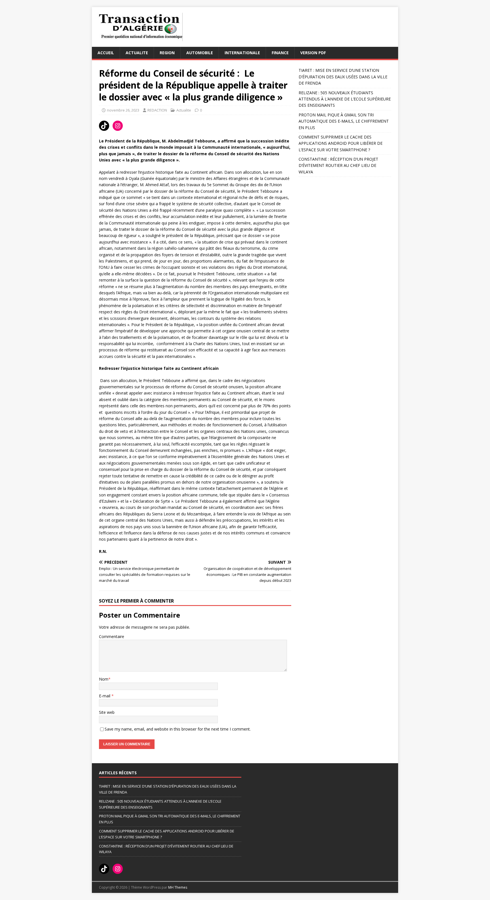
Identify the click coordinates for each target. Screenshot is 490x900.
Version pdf (313, 52)
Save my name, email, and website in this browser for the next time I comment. (178, 729)
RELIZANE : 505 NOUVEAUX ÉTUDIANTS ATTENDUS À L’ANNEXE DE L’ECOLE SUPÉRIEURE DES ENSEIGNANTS (345, 99)
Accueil (106, 52)
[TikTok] (104, 126)
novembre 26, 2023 (123, 110)
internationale (242, 52)
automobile (199, 52)
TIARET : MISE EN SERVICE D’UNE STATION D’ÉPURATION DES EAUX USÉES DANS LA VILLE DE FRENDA (343, 77)
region (167, 52)
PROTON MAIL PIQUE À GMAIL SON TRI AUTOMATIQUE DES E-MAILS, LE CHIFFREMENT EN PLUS (344, 121)
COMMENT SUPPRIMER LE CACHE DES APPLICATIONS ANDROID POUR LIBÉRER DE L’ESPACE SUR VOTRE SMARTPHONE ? (341, 143)
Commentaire (111, 636)
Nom (103, 679)
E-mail (105, 695)
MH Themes (177, 887)
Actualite (137, 52)
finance (280, 52)
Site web (107, 712)
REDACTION (157, 110)
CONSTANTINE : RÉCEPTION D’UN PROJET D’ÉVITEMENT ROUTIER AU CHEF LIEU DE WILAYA (338, 165)
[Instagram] (118, 126)
